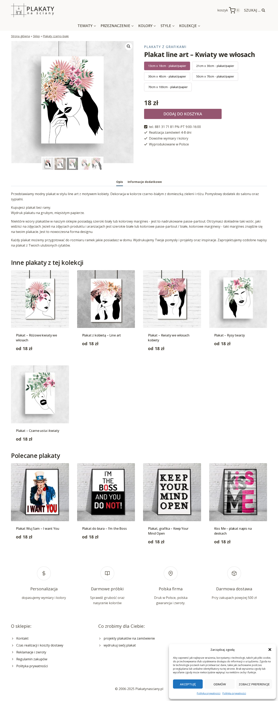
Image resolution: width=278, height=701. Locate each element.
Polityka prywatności (208, 693)
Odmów (219, 684)
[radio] (167, 66)
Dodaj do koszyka (182, 114)
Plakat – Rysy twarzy (229, 335)
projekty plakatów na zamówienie (129, 638)
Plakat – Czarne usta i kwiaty (37, 430)
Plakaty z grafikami (165, 47)
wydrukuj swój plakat (120, 645)
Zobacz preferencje (254, 684)
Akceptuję (188, 684)
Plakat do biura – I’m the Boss (104, 528)
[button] (270, 649)
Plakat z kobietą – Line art (101, 335)
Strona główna (20, 36)
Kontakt (22, 638)
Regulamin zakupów (31, 659)
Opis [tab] (119, 182)
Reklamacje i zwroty (31, 652)
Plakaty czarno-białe (56, 36)
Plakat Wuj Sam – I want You (37, 528)
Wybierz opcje (93, 356)
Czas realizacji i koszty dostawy (39, 645)
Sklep (36, 36)
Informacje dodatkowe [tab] (145, 182)
